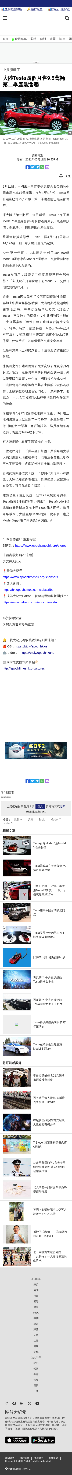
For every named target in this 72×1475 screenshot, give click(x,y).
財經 (36, 1307)
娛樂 (36, 1379)
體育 (36, 1368)
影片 (36, 1284)
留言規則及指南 (6, 797)
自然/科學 (36, 1357)
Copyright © (11, 1461)
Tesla (42, 819)
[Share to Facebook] (28, 167)
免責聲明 (38, 1458)
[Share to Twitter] (32, 167)
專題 (36, 1323)
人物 (36, 1335)
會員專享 (21, 39)
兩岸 (62, 39)
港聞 (53, 39)
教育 (36, 1374)
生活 (36, 1340)
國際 (36, 1301)
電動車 (18, 819)
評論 (36, 1329)
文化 (36, 1351)
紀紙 (36, 1363)
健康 (36, 1346)
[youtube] (37, 1403)
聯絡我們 (24, 1458)
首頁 (5, 39)
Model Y (56, 819)
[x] (29, 1403)
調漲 (30, 819)
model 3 (8, 823)
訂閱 (62, 806)
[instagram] (6, 1403)
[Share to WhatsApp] (42, 167)
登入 (40, 806)
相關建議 (9, 1458)
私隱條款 (53, 1458)
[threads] (21, 1403)
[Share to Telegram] (37, 167)
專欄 (36, 1318)
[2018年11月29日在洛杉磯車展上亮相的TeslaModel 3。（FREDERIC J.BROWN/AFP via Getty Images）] (36, 113)
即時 (33, 39)
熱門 (43, 39)
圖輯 (36, 1385)
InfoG (36, 1312)
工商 (36, 1391)
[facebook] (14, 1403)
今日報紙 (36, 1279)
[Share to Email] (47, 167)
